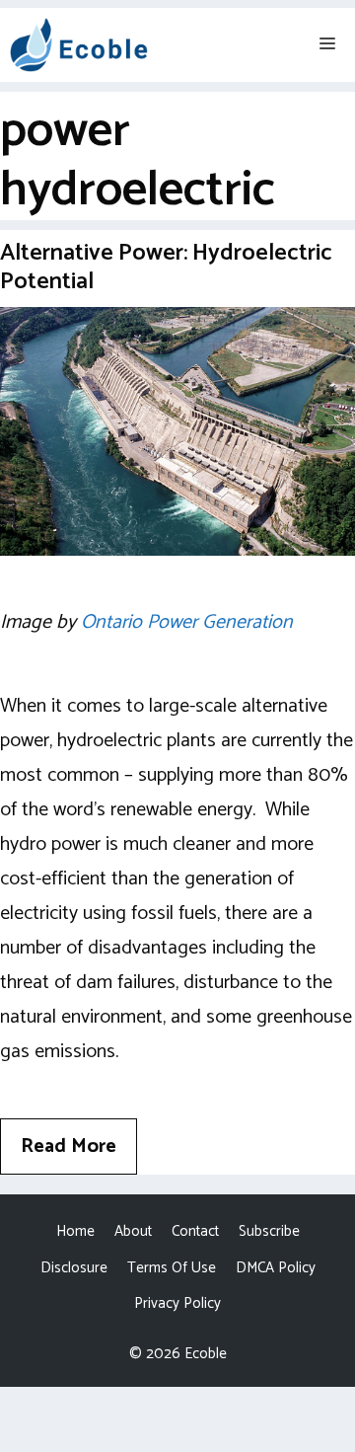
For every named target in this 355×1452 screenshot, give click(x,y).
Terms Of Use (171, 1268)
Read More (68, 1146)
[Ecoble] (79, 45)
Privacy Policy (177, 1303)
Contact (195, 1231)
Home (75, 1231)
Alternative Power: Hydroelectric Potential (166, 267)
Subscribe (269, 1231)
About (133, 1231)
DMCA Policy (276, 1268)
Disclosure (73, 1268)
